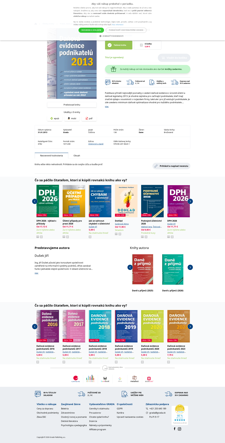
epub (56, 118)
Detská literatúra (69, 421)
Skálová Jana (146, 226)
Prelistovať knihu (72, 104)
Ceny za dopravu (45, 408)
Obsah (77, 155)
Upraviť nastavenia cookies (130, 416)
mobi (73, 118)
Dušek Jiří (93, 226)
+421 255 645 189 (157, 408)
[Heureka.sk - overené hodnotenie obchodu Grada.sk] (179, 414)
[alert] (112, 20)
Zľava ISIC (41, 416)
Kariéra (120, 412)
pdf (90, 118)
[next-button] (190, 201)
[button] (112, 36)
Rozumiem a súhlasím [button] (91, 30)
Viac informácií (117, 24)
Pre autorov (95, 412)
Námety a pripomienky (100, 425)
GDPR (120, 408)
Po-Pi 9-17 (154, 416)
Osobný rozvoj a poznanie (74, 416)
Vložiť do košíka (177, 57)
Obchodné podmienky (48, 412)
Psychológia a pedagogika (74, 425)
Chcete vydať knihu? (99, 416)
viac (107, 106)
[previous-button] (35, 201)
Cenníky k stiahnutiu (99, 408)
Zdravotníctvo (68, 412)
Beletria (65, 408)
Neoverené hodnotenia (51, 155)
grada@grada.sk (157, 412)
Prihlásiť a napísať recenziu (174, 166)
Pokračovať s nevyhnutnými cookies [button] (126, 30)
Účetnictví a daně (95, 144)
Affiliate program (97, 429)
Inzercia (93, 421)
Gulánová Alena (122, 224)
